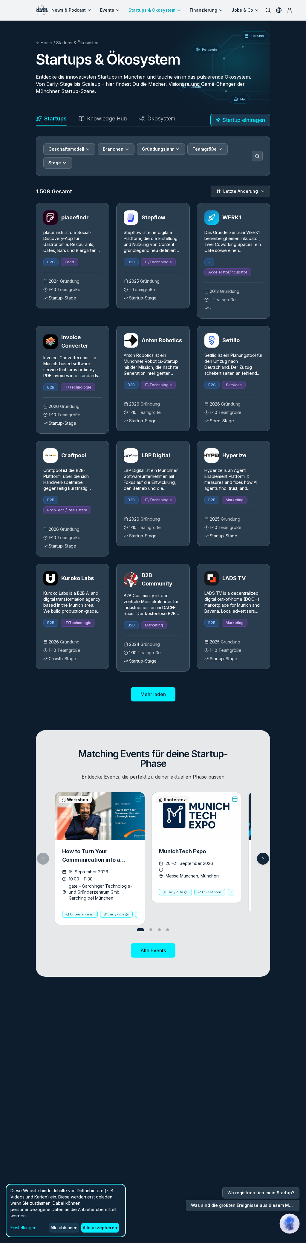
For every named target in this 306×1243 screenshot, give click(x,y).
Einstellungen (23, 1227)
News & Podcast (68, 10)
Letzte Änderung (240, 191)
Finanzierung (203, 10)
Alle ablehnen (64, 1227)
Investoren (211, 892)
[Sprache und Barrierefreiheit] (278, 10)
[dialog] (66, 1210)
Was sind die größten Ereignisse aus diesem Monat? (245, 1205)
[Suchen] (257, 156)
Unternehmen (82, 914)
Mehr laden (153, 694)
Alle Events (153, 950)
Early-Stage (118, 914)
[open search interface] (268, 10)
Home (46, 42)
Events (107, 10)
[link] (72, 255)
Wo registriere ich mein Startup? (260, 1192)
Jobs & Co (242, 10)
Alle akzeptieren (100, 1227)
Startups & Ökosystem (151, 10)
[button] (263, 859)
